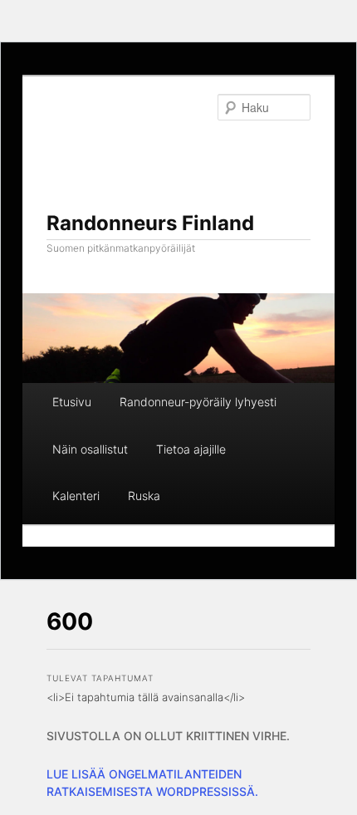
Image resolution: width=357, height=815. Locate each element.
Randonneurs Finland (150, 223)
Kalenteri (76, 496)
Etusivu (71, 402)
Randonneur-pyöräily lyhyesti (198, 402)
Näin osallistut (90, 449)
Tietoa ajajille (191, 449)
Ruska (144, 496)
